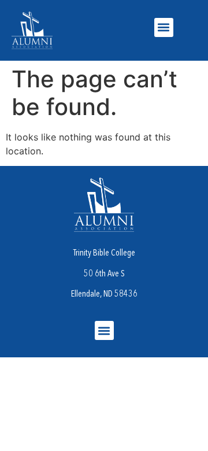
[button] (163, 27)
